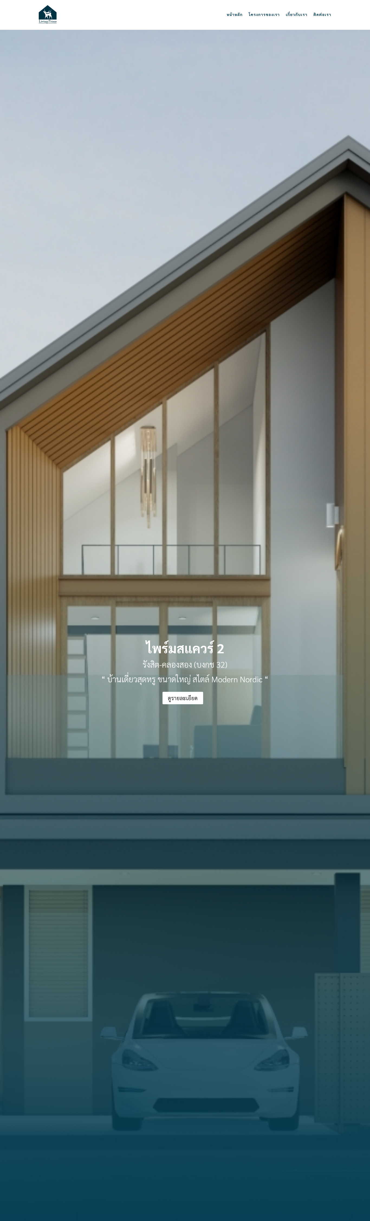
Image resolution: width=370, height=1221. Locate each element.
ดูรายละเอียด (183, 698)
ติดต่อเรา (322, 14)
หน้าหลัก (235, 14)
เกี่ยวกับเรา (296, 14)
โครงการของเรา (264, 14)
